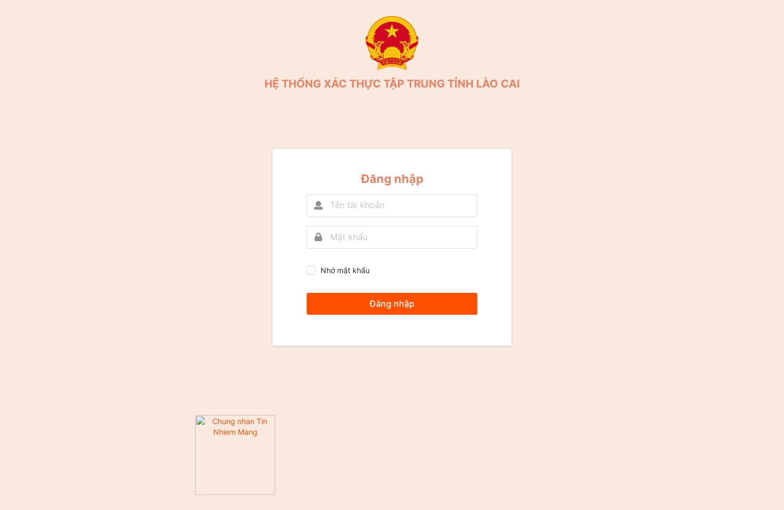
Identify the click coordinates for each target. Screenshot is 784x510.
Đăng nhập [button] (392, 303)
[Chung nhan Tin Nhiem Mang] (235, 492)
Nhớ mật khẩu (345, 270)
